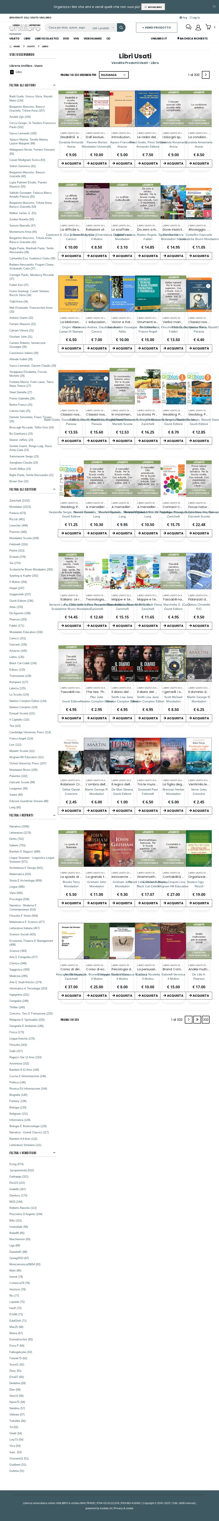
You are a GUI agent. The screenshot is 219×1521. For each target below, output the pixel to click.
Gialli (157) (16, 1051)
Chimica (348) (18, 963)
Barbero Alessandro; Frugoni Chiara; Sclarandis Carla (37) (31, 266)
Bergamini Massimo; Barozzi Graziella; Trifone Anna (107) (27, 108)
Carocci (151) (17, 638)
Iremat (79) (16, 1277)
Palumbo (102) (18, 776)
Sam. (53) (15, 1452)
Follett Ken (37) (18, 285)
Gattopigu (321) (18, 1176)
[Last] (197, 1020)
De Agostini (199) (20, 613)
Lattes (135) (16, 657)
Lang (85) (15, 807)
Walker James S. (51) (22, 213)
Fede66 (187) (17, 1189)
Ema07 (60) (16, 1377)
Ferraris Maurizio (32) (22, 324)
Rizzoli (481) (17, 519)
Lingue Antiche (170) (22, 1038)
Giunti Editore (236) (21, 601)
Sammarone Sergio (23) (24, 456)
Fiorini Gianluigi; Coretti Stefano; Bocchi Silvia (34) (29, 293)
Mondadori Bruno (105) (23, 770)
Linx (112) (15, 745)
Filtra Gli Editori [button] (22, 489)
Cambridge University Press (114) (30, 732)
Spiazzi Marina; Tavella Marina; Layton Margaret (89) (28, 141)
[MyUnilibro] (198, 27)
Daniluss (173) (18, 1195)
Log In (196, 17)
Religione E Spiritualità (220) (26, 1020)
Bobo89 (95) (16, 1233)
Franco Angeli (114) (21, 738)
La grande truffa (99, 876)
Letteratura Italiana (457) (24, 928)
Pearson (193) (18, 619)
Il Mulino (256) (18, 582)
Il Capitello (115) (19, 719)
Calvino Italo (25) (19, 411)
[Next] (206, 75)
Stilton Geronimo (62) (22, 166)
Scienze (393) (18, 951)
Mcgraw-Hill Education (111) (26, 757)
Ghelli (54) (15, 1433)
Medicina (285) (18, 976)
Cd (108, 38)
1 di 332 (194, 76)
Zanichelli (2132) (19, 500)
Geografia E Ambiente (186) (26, 1026)
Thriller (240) (17, 1007)
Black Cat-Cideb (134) (23, 663)
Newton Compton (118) (23, 707)
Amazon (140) (18, 651)
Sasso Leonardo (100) (23, 133)
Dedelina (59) (17, 1383)
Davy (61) (15, 1371)
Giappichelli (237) (20, 594)
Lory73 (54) (16, 1439)
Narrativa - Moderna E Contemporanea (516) (23, 907)
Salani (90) (16, 795)
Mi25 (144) (15, 1201)
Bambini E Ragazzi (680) (24, 851)
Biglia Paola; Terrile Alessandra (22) (31, 475)
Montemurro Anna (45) (23, 232)
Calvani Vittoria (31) (21, 330)
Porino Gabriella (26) (22, 398)
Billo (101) (15, 1220)
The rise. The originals (103, 691)
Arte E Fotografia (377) (23, 957)
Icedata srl (106, 1508)
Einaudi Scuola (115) (22, 713)
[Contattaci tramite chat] (188, 27)
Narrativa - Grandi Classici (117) (29, 1132)
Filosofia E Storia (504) (23, 916)
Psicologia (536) (19, 899)
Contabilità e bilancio (180, 876)
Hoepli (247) (16, 588)
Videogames (93, 38)
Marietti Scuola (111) (22, 751)
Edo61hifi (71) (18, 1321)
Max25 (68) (16, 1327)
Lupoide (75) (17, 1302)
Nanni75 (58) (17, 1402)
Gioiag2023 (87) (19, 1258)
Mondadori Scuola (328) (24, 538)
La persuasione (149, 969)
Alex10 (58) (16, 1396)
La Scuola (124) (19, 694)
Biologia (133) (17, 1107)
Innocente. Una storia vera (133, 876)
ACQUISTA (73, 163)
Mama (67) (16, 1333)
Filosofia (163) (18, 1045)
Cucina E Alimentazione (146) (27, 1076)
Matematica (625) (20, 874)
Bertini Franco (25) (20, 405)
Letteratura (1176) (20, 833)
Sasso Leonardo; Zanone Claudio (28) (32, 365)
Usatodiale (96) (18, 1227)
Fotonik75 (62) (18, 1358)
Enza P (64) (16, 1345)
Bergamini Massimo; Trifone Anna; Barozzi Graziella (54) (30, 205)
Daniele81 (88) (18, 1252)
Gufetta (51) (16, 1471)
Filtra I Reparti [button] (21, 815)
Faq (184, 17)
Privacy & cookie (123, 1508)
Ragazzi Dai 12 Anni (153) (25, 1057)
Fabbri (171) (16, 625)
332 (206, 1019)
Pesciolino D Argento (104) (25, 1214)
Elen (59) (15, 1389)
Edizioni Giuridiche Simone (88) (28, 801)
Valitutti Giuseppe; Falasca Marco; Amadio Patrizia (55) (30, 194)
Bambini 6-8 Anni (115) (23, 1139)
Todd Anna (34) (18, 301)
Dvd (66, 38)
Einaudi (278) (17, 557)
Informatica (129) (19, 1120)
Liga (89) (14, 1245)
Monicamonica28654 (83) (24, 1264)
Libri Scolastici (47, 38)
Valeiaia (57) (17, 1414)
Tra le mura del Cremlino (157, 784)
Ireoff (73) (15, 1308)
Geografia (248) (18, 1001)
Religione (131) (18, 1114)
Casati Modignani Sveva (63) (27, 160)
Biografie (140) (18, 1095)
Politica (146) (17, 1082)
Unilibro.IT (159, 38)
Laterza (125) (17, 688)
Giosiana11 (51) (19, 1458)
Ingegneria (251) (19, 994)
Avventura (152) (19, 1063)
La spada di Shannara (78, 876)
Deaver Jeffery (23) (21, 440)
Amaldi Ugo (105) (20, 117)
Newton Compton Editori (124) (27, 701)
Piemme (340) (18, 532)
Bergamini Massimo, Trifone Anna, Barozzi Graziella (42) (30, 240)
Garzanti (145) (18, 644)
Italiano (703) (17, 845)
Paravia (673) (17, 513)
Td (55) (13, 1427)
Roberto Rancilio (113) (23, 1208)
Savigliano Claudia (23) (23, 462)
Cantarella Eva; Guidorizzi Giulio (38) (32, 258)
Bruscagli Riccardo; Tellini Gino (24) (31, 427)
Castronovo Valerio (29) (23, 353)
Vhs (76, 38)
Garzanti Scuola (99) (22, 782)
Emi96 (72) (16, 1314)
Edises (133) (17, 669)
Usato (14, 38)
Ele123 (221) (17, 1183)
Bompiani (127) (18, 682)
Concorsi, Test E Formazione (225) (31, 1013)
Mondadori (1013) (20, 507)
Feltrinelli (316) (18, 544)
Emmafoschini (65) (21, 1339)
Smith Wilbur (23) (20, 469)
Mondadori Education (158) (26, 632)
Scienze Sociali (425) (22, 934)
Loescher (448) (18, 525)
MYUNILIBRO (154, 7)
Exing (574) (16, 1164)
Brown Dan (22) (18, 481)
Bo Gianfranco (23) (21, 433)
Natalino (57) (17, 1408)
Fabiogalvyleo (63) (20, 1352)
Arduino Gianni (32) (21, 318)
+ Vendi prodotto (156, 28)
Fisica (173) (16, 1032)
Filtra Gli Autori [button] (22, 85)
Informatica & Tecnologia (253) (28, 988)
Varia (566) (16, 893)
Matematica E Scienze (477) (27, 922)
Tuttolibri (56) (17, 1421)
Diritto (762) (16, 839)
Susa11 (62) (16, 1364)
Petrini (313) (16, 550)
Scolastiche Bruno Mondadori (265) (31, 569)
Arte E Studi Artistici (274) (25, 982)
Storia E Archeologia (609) (25, 880)
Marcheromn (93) (19, 1239)
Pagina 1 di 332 (70, 1019)
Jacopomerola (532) (21, 1170)
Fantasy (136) (18, 1101)
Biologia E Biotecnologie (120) (28, 1126)
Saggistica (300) (19, 969)
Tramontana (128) (20, 676)
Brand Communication (181, 969)
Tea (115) (15, 726)
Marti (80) (15, 1270)
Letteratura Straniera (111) (25, 1145)
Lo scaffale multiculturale (132, 229)
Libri (27, 38)
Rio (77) (14, 1295)
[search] (121, 27)
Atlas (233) (16, 607)
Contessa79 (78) (19, 1283)
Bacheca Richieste (193, 38)
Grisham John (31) (20, 337)
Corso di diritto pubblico (80, 969)
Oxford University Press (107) (27, 763)
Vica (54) (15, 1446)
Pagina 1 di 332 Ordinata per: (79, 75)
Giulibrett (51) (17, 1465)
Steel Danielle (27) (20, 392)
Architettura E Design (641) (26, 868)
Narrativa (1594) (19, 826)
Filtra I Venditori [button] (22, 1153)
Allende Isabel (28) (21, 359)
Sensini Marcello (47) (22, 225)
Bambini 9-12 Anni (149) (24, 1070)
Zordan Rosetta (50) (21, 219)
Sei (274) (15, 563)
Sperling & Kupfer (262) (23, 576)
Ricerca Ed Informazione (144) (28, 1088)
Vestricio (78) (17, 1289)
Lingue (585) (17, 887)
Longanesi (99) (18, 788)
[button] (210, 27)
